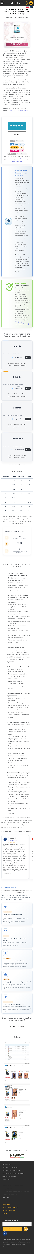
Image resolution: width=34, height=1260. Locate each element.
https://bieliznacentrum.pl (19, 110)
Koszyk (4, 1213)
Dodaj (28, 357)
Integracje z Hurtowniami (11, 1170)
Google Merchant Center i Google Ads (15, 1192)
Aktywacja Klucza (8, 1210)
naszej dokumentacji (17, 161)
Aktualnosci (6, 1164)
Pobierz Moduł (17, 126)
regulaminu (12, 158)
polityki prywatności (20, 158)
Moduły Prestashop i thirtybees (13, 1173)
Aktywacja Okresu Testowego (12, 1186)
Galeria (17, 134)
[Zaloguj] (27, 3)
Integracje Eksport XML (10, 1167)
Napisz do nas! (17, 1027)
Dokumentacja (7, 1189)
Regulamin (6, 1197)
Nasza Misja (6, 1179)
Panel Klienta (6, 1204)
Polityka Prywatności (9, 1195)
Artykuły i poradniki (9, 1176)
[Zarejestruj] (31, 3)
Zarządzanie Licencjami (10, 1207)
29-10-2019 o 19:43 (12, 840)
